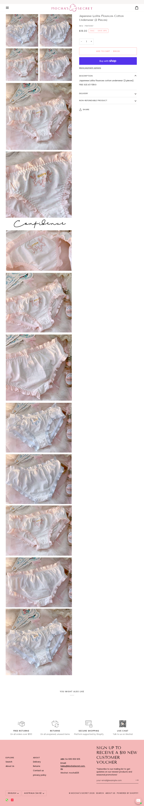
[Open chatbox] (138, 800)
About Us (10, 766)
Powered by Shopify (128, 793)
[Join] (136, 780)
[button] (72, 757)
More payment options (90, 68)
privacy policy (39, 775)
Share (86, 109)
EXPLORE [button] (10, 757)
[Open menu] (10, 7)
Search (9, 762)
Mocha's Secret (80, 793)
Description (86, 76)
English (12, 793)
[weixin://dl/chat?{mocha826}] (7, 800)
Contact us (38, 770)
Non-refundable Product (93, 100)
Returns (36, 766)
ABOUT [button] (36, 757)
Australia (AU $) (33, 793)
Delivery (83, 93)
